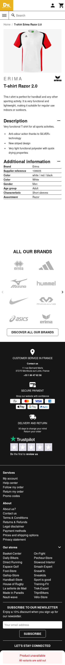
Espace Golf (11, 566)
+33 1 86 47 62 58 (33, 375)
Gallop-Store (11, 575)
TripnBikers (41, 593)
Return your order (32, 431)
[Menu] (4, 15)
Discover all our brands (32, 332)
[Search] (13, 15)
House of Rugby (13, 584)
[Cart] (61, 5)
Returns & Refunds (15, 522)
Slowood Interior (44, 562)
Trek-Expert (41, 588)
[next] (62, 292)
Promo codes (11, 496)
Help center (10, 483)
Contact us (32, 363)
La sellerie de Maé (15, 588)
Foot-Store (9, 571)
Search (20, 15)
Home (7, 24)
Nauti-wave (10, 597)
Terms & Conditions (15, 518)
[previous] (2, 292)
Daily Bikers (10, 558)
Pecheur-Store (43, 558)
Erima (13, 78)
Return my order (13, 491)
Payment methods (14, 531)
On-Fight (39, 553)
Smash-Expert (43, 566)
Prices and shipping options (20, 535)
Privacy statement (14, 539)
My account (10, 478)
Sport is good (42, 579)
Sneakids (40, 575)
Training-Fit (41, 584)
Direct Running (12, 562)
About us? (9, 509)
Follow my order (13, 487)
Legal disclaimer (13, 526)
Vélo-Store (40, 597)
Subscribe (32, 634)
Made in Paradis (13, 593)
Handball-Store (12, 579)
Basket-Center (12, 553)
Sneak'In (39, 571)
